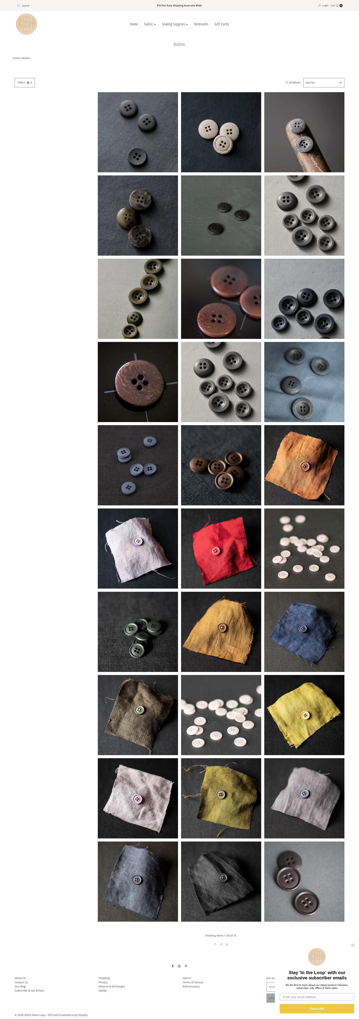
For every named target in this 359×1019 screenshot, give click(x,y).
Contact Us (21, 982)
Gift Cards (222, 24)
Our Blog (20, 986)
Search (186, 978)
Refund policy (191, 986)
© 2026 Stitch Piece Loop (30, 1015)
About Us (20, 978)
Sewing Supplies (174, 24)
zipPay (103, 990)
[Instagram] (179, 966)
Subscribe (317, 1008)
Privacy (103, 982)
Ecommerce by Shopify (73, 1015)
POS (50, 1015)
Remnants (201, 24)
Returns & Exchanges (112, 986)
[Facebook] (173, 966)
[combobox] (69, 5)
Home (134, 24)
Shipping (104, 978)
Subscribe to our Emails (29, 990)
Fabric (149, 24)
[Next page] (227, 944)
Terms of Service (192, 982)
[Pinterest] (186, 966)
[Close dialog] (353, 945)
